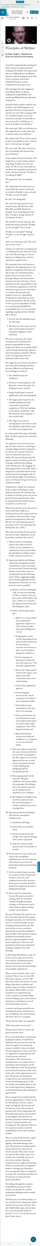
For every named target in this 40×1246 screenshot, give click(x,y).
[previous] (10, 1244)
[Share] (2, 55)
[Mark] (2, 47)
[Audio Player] (33, 1239)
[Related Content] (32, 18)
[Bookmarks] (28, 18)
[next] (30, 1244)
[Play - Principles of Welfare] (9, 40)
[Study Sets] (23, 18)
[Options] (36, 18)
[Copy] (2, 51)
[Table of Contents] (2, 17)
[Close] (2, 43)
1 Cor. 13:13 (18, 1213)
